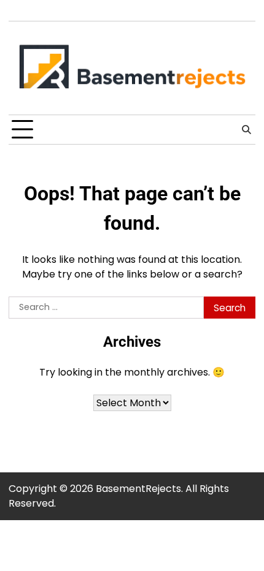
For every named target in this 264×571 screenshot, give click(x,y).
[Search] (246, 130)
